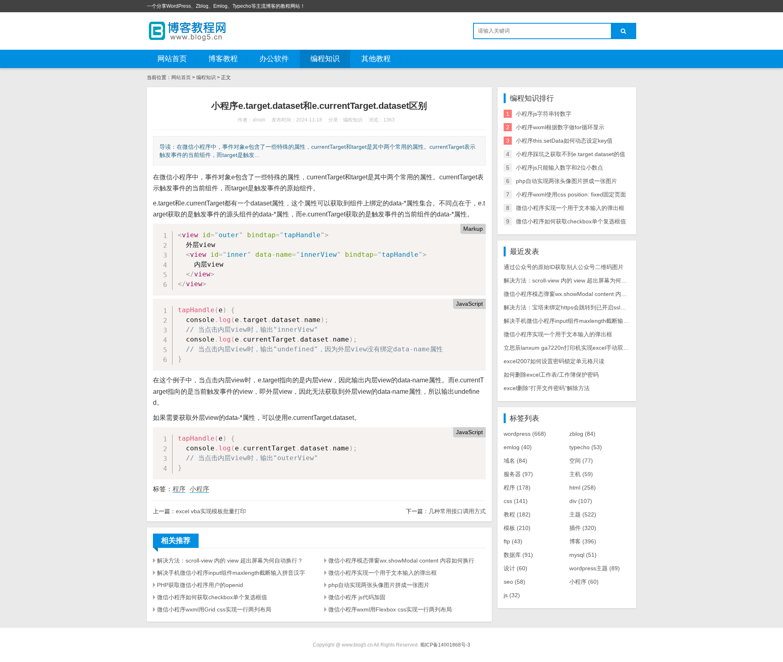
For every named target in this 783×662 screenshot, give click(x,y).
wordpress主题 (594, 568)
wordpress (525, 433)
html (582, 487)
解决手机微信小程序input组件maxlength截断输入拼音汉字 (231, 572)
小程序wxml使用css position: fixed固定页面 (571, 194)
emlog (518, 447)
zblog (582, 433)
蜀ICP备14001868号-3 (445, 645)
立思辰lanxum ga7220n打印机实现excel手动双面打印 (572, 347)
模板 (517, 528)
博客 (582, 541)
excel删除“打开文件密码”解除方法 (547, 388)
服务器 (518, 474)
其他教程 (376, 59)
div (580, 501)
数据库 (518, 555)
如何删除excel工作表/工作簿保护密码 (551, 374)
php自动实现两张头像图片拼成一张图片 (378, 585)
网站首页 (172, 59)
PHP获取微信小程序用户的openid (200, 585)
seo (514, 581)
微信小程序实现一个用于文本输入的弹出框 (382, 572)
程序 (179, 488)
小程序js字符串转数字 (543, 113)
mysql (583, 555)
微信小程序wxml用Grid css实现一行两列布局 (214, 609)
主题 (582, 514)
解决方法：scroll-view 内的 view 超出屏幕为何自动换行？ (230, 560)
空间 (581, 460)
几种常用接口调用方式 (457, 511)
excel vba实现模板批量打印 (211, 511)
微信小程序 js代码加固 (356, 597)
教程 (517, 514)
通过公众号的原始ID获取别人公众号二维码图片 (564, 267)
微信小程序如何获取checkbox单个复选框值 (212, 597)
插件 (582, 528)
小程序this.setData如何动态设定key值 (564, 140)
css (516, 501)
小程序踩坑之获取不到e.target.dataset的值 (570, 154)
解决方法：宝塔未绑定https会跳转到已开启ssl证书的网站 (576, 307)
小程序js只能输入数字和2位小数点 (559, 167)
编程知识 (325, 59)
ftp (513, 541)
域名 (515, 460)
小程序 (199, 488)
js (512, 595)
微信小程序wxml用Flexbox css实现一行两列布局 (390, 609)
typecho (585, 447)
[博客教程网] (187, 30)
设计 (515, 568)
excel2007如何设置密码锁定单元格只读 (554, 361)
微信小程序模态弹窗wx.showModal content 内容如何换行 (401, 560)
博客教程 (223, 59)
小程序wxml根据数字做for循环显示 (560, 127)
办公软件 (274, 59)
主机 (581, 474)
